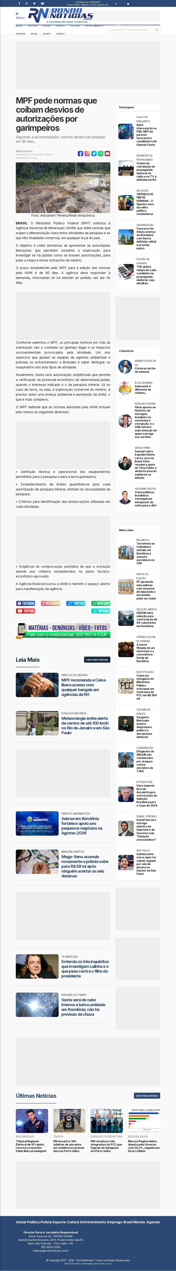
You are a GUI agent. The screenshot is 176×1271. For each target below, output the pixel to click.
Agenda (60, 33)
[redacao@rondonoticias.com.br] (142, 3)
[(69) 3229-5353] (118, 3)
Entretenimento (94, 25)
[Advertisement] (120, 16)
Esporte (60, 25)
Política (32, 25)
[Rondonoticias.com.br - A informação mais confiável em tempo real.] (50, 15)
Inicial (19, 25)
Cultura (75, 25)
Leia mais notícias (97, 659)
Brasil (34, 33)
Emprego (21, 33)
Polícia (47, 25)
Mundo (47, 33)
